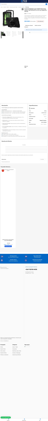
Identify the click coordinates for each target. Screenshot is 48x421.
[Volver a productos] (45, 7)
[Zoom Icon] (23, 9)
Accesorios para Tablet (13, 7)
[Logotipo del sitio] (24, 1)
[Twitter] (30, 275)
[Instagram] (28, 275)
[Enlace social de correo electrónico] (31, 27)
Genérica (44, 114)
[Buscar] (46, 4)
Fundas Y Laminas (21, 7)
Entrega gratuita (13, 255)
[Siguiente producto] (46, 7)
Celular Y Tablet (6, 7)
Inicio (1, 7)
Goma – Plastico (43, 124)
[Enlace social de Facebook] (28, 27)
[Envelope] (35, 275)
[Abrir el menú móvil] (1, 1)
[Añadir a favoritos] (13, 170)
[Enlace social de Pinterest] (32, 27)
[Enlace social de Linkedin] (33, 27)
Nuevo (45, 116)
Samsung (27, 7)
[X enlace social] (29, 27)
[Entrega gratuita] (2, 256)
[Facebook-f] (26, 275)
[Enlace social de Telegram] (35, 27)
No (45, 118)
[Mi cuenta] (47, 1)
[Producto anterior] (44, 7)
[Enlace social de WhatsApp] (34, 27)
